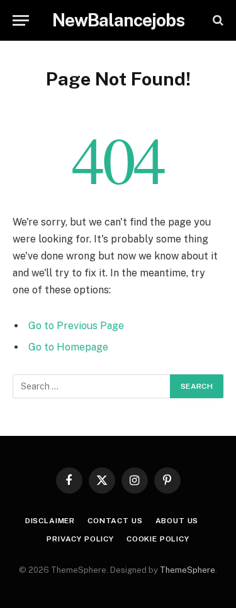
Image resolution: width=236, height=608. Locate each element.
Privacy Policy (80, 539)
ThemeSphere (187, 570)
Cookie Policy (157, 539)
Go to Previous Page (76, 326)
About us (177, 520)
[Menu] (21, 20)
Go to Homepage (68, 347)
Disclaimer (50, 520)
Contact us (114, 520)
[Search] (216, 20)
